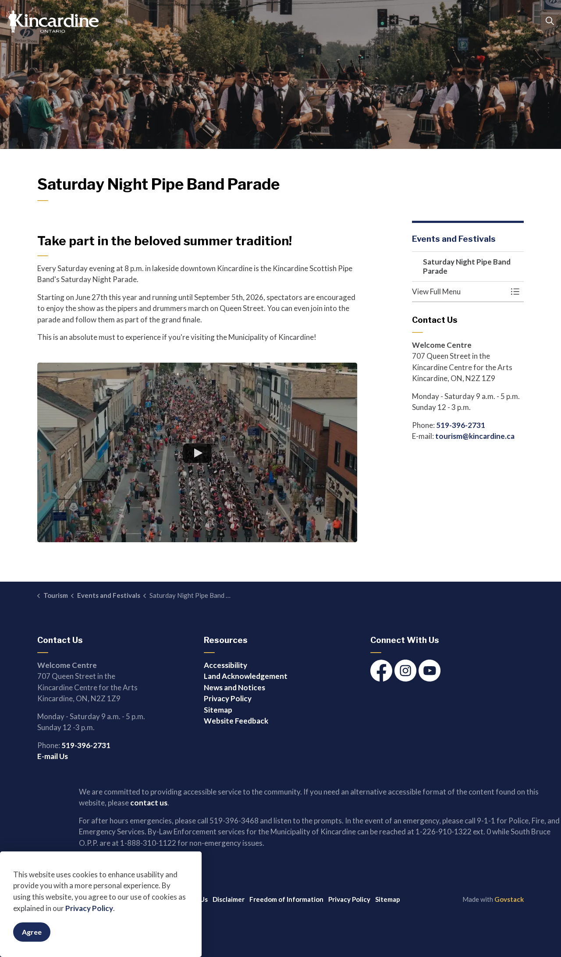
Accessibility (225, 665)
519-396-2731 (460, 425)
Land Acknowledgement (246, 676)
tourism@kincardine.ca (475, 436)
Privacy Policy (89, 908)
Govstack (509, 899)
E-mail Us (52, 756)
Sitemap (218, 709)
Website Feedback (236, 720)
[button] (459, 291)
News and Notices (234, 687)
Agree (32, 932)
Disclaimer (229, 899)
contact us (148, 802)
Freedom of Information (286, 899)
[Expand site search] (549, 21)
